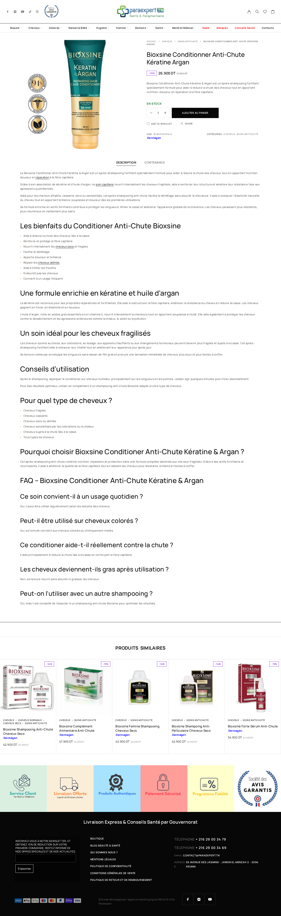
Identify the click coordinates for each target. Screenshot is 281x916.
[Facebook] (7, 11)
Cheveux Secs (12, 723)
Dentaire (140, 27)
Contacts (268, 27)
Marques (222, 27)
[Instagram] (15, 11)
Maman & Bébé (78, 27)
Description (126, 162)
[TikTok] (30, 11)
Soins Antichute (188, 41)
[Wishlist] (265, 12)
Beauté (15, 27)
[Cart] (273, 12)
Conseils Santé (245, 27)
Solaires (54, 27)
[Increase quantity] (167, 113)
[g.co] (37, 11)
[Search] (257, 12)
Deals (206, 27)
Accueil (151, 41)
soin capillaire (105, 184)
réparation (42, 177)
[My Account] (249, 12)
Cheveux (34, 27)
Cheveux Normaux (30, 720)
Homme (121, 27)
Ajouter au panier (195, 113)
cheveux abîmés (48, 262)
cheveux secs (65, 246)
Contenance (154, 162)
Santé (159, 27)
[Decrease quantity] (149, 113)
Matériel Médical (182, 27)
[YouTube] (22, 11)
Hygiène (101, 27)
